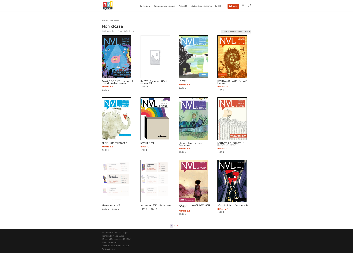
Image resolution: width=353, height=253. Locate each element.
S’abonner (233, 6)
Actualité (183, 6)
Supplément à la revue (164, 6)
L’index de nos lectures (201, 6)
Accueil (105, 21)
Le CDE (218, 6)
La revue (144, 6)
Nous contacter (109, 249)
